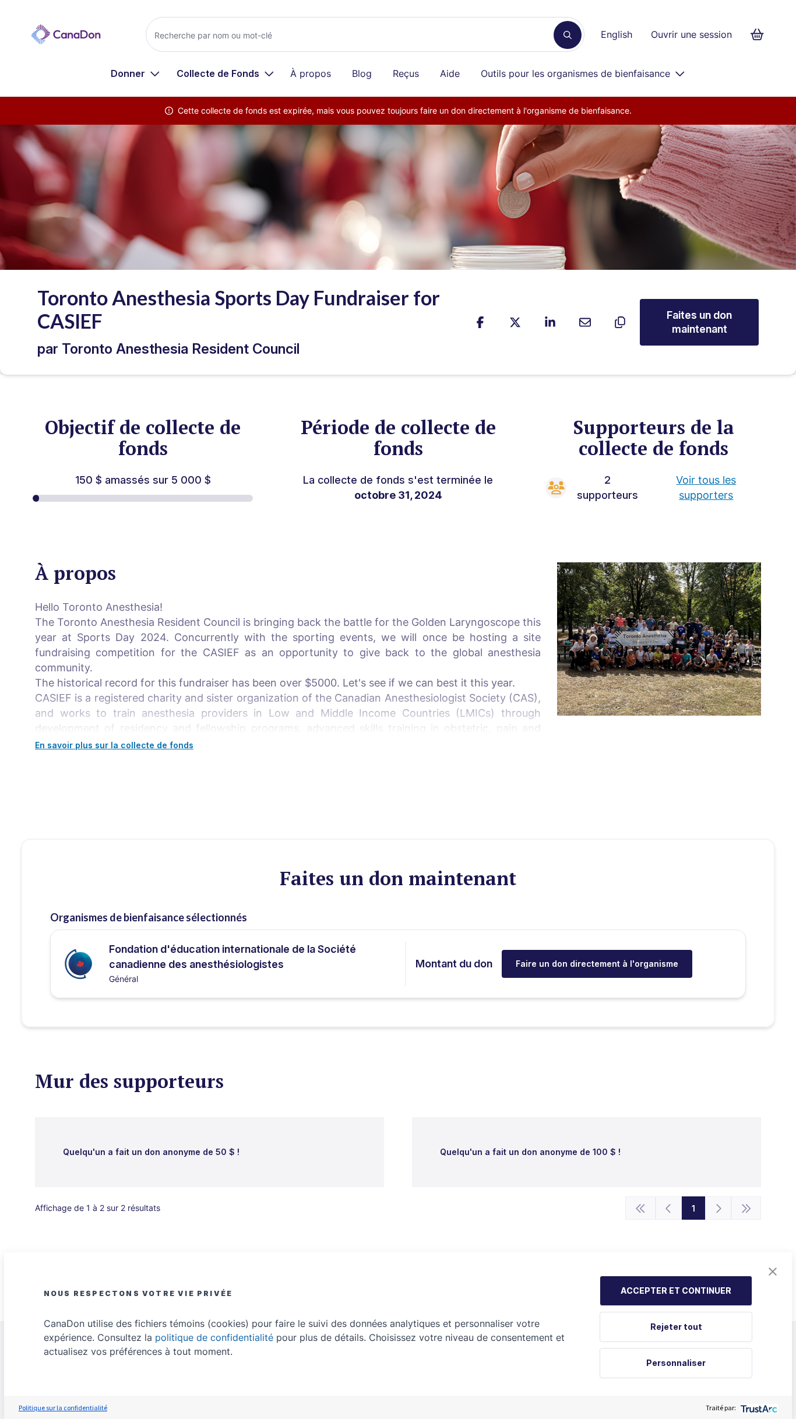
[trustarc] (758, 1407)
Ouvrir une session (691, 34)
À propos (310, 73)
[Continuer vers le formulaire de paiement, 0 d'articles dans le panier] (760, 34)
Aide (450, 73)
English (616, 34)
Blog (362, 73)
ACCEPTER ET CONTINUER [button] (676, 1290)
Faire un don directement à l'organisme (597, 964)
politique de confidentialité (214, 1337)
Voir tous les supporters (706, 487)
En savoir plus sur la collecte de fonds (114, 745)
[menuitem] (135, 73)
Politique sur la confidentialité (63, 1407)
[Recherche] (568, 35)
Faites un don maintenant (699, 322)
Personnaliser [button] (676, 1363)
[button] (772, 1271)
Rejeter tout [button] (676, 1327)
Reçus (406, 73)
